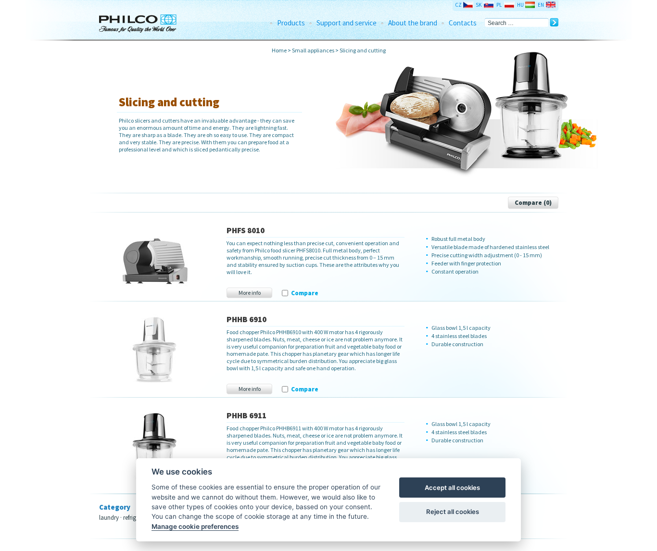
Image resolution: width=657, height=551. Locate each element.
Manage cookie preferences (195, 526)
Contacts (463, 22)
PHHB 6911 (246, 415)
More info (250, 292)
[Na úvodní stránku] (147, 19)
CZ (458, 4)
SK (478, 4)
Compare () (533, 203)
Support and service (346, 22)
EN (541, 4)
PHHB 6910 (246, 319)
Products (291, 22)
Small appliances (313, 50)
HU (520, 4)
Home (279, 50)
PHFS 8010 (246, 230)
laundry (109, 517)
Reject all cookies (452, 511)
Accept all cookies (452, 487)
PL (499, 4)
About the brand (412, 22)
